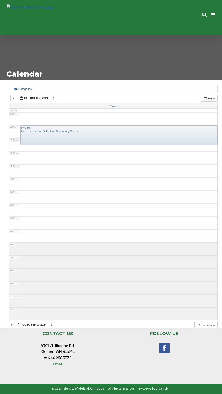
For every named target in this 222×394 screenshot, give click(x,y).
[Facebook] (164, 348)
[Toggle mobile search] (204, 14)
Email (58, 364)
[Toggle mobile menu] (213, 14)
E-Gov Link (163, 388)
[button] (206, 325)
